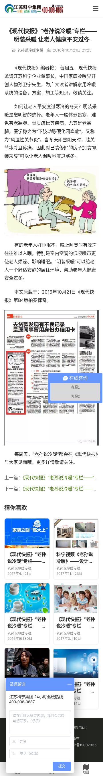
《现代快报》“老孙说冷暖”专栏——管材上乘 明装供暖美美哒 (26, 622)
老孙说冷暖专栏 (30, 50)
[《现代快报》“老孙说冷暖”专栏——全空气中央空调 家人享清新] (76, 598)
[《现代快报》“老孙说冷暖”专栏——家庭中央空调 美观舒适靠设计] (27, 533)
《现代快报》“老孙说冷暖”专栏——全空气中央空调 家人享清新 (75, 622)
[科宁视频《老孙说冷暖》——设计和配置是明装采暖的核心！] (76, 533)
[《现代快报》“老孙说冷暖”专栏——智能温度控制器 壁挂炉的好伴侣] (76, 663)
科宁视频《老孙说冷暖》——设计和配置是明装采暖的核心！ (74, 558)
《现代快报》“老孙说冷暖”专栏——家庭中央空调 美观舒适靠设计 (26, 558)
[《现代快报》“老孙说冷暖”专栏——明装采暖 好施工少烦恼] (27, 663)
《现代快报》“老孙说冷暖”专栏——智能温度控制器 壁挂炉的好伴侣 (75, 687)
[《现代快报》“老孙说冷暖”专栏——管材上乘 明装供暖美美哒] (27, 598)
